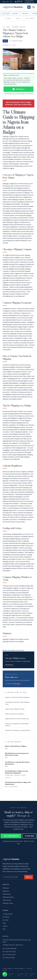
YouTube (32, 974)
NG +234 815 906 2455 (9, 948)
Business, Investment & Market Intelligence (17, 697)
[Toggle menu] (33, 7)
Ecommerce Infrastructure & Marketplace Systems (17, 724)
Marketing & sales (8, 903)
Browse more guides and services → (14, 650)
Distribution (6, 891)
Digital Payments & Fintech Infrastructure (17, 718)
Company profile (7, 914)
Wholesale (6, 888)
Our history (6, 917)
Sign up (28, 877)
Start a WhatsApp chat (11, 836)
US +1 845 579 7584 (9, 957)
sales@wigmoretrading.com (29, 1)
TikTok (26, 974)
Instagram (20, 974)
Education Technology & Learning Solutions (17, 730)
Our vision (6, 920)
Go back (8, 18)
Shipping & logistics (8, 897)
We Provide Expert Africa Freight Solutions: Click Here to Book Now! (18, 103)
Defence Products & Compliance (14, 714)
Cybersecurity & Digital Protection (14, 709)
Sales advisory (7, 900)
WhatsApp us (28, 7)
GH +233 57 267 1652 (9, 951)
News (17, 18)
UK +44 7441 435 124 (9, 954)
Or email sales (29, 836)
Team (4, 923)
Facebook (11, 974)
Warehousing (6, 894)
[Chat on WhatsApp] (4, 974)
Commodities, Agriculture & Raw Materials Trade (17, 703)
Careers (5, 926)
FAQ (4, 929)
